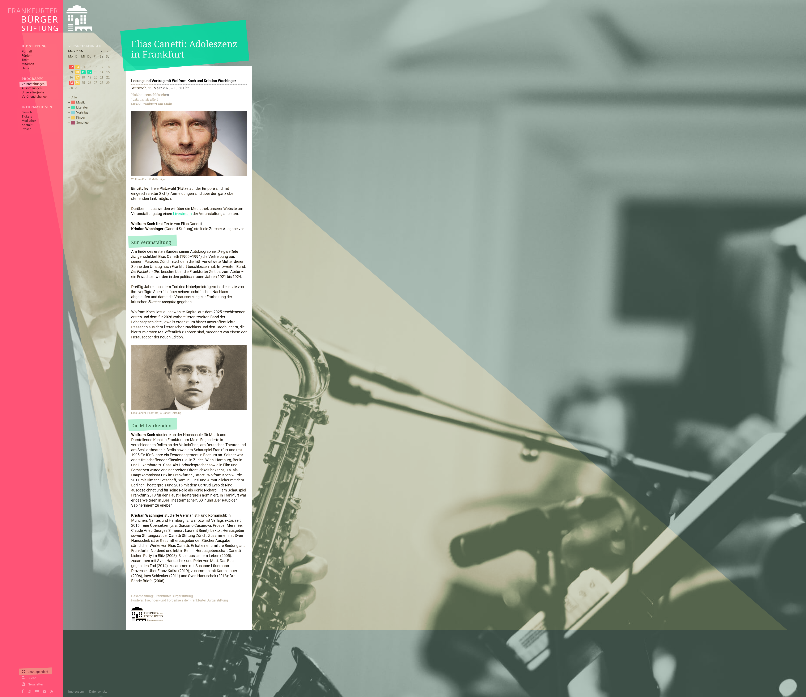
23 (71, 83)
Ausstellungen (32, 88)
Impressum (76, 691)
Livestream (182, 213)
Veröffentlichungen (35, 96)
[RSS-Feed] (51, 691)
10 (77, 72)
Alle (74, 97)
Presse (26, 129)
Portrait (27, 51)
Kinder (80, 117)
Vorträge (82, 112)
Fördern (27, 56)
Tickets (27, 116)
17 (77, 77)
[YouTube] (37, 691)
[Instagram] (29, 691)
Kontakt (27, 125)
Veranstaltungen (33, 84)
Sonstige (82, 122)
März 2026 (75, 51)
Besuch (27, 112)
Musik (80, 102)
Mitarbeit (28, 64)
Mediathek (29, 121)
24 (77, 83)
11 (83, 72)
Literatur (82, 107)
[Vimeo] (44, 691)
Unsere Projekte (33, 92)
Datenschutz (98, 691)
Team (25, 60)
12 (89, 72)
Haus (25, 68)
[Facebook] (23, 691)
